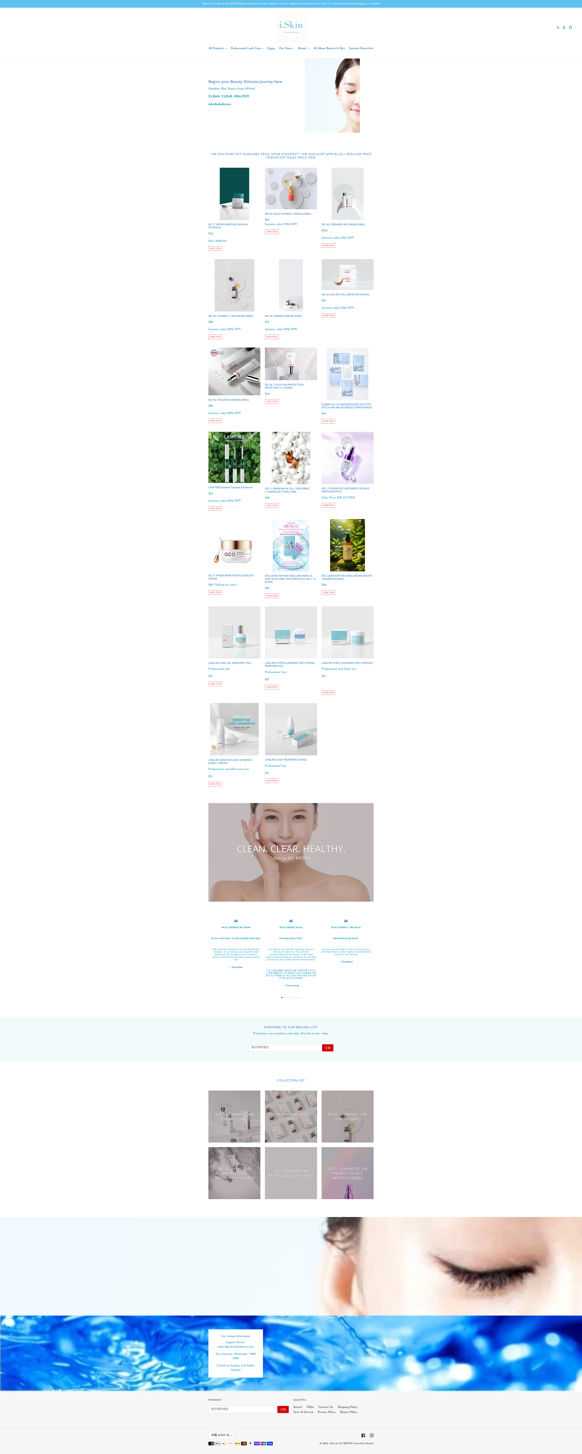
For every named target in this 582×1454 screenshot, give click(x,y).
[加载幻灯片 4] (291, 997)
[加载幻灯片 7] (300, 997)
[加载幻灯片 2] (284, 997)
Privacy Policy (326, 1412)
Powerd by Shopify (363, 1443)
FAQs (310, 1407)
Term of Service (303, 1412)
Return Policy (348, 1412)
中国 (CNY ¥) (220, 1435)
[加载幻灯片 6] (297, 997)
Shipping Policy (347, 1407)
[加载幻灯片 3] (287, 997)
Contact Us (325, 1407)
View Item (215, 248)
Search (297, 1407)
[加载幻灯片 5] (294, 997)
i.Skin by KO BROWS (340, 1443)
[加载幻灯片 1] (281, 997)
